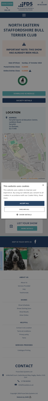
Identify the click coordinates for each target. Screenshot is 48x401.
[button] (24, 215)
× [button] (43, 185)
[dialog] (24, 200)
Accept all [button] (24, 203)
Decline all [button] (24, 209)
